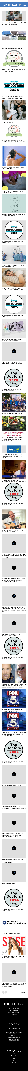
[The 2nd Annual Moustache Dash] (14, 774)
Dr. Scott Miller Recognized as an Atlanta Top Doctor (11, 390)
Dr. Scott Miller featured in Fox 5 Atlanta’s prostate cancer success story (14, 481)
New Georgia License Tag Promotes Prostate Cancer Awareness (12, 340)
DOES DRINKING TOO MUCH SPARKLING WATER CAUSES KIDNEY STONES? (13, 215)
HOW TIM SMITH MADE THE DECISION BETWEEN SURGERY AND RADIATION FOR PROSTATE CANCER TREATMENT (14, 734)
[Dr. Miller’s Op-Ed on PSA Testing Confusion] (14, 922)
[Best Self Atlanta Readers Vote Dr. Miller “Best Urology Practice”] (14, 58)
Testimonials (14, 1055)
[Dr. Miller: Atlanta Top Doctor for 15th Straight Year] (14, 304)
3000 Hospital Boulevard (14, 1033)
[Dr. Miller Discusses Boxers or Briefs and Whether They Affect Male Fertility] (14, 35)
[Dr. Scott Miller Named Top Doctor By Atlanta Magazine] (14, 492)
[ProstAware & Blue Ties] (14, 872)
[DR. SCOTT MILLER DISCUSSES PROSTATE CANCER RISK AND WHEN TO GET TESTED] (14, 698)
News (14, 1058)
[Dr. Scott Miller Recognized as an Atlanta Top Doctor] (14, 378)
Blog (14, 1060)
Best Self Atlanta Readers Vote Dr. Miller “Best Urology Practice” (13, 70)
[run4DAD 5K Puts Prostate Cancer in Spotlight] (14, 402)
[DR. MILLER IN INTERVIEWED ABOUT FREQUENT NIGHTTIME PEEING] (14, 180)
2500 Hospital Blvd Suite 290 (14, 1028)
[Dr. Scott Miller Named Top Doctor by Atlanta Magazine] (14, 646)
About (14, 1053)
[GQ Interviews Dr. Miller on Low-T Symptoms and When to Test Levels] (14, 351)
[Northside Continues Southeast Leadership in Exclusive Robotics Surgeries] (14, 795)
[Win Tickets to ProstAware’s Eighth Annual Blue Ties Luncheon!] (14, 623)
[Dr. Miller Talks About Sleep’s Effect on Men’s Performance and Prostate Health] (14, 277)
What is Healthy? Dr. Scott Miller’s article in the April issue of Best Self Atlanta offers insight (12, 439)
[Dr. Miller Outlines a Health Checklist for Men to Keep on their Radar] (14, 16)
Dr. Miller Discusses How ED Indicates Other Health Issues (12, 121)
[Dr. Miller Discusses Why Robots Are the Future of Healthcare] (14, 254)
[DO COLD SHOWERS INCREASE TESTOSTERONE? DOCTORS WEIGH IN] (14, 156)
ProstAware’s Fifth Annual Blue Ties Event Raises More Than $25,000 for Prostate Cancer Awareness (14, 985)
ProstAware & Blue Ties (8, 884)
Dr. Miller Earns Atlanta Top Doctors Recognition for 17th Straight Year (12, 97)
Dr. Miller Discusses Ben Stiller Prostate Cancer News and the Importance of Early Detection (14, 556)
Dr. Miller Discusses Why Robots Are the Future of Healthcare (13, 266)
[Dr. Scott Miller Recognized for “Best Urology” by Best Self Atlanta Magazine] (14, 131)
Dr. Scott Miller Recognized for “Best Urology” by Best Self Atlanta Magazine (13, 140)
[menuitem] (21, 4)
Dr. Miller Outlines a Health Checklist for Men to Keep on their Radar (14, 23)
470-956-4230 (14, 1)
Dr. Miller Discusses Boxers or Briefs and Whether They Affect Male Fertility (13, 47)
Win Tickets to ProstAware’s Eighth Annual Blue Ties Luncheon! (12, 635)
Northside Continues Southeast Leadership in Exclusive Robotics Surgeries (14, 807)
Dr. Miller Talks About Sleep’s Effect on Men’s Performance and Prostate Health (13, 289)
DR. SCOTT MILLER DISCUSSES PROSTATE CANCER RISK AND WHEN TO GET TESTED (12, 710)
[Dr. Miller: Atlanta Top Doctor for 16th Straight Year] (14, 230)
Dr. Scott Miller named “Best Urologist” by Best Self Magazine (13, 957)
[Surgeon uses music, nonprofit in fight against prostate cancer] (14, 519)
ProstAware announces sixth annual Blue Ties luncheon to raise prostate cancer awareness (12, 861)
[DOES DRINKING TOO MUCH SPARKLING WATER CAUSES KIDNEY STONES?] (14, 203)
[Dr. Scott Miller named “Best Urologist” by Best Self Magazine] (14, 945)
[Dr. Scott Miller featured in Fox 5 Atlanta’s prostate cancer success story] (14, 469)
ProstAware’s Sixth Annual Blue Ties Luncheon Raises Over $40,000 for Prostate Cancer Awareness (12, 835)
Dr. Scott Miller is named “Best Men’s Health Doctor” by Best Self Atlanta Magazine (12, 456)
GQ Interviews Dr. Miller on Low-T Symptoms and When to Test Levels (12, 363)
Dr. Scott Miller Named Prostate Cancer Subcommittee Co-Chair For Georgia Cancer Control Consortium (13, 580)
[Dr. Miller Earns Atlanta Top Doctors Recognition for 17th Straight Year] (14, 85)
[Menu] (24, 4)
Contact (14, 1062)
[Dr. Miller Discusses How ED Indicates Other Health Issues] (14, 109)
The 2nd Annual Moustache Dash (11, 785)
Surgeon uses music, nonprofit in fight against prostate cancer (13, 530)
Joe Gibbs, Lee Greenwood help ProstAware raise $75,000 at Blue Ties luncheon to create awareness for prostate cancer (14, 685)
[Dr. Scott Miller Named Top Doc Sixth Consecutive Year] (14, 898)
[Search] (21, 4)
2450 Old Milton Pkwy (14, 1039)
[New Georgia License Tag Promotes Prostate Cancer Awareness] (14, 328)
